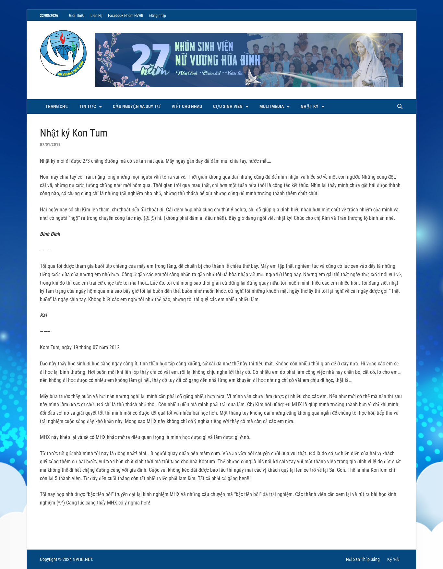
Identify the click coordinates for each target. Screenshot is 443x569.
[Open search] (400, 106)
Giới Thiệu (77, 15)
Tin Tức (87, 106)
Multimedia (271, 106)
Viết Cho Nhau (187, 106)
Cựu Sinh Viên (228, 106)
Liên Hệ (96, 15)
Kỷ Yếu (393, 559)
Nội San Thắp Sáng (363, 559)
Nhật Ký (309, 106)
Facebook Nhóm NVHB (125, 15)
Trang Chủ (56, 106)
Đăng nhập (157, 15)
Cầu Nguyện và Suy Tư (137, 106)
